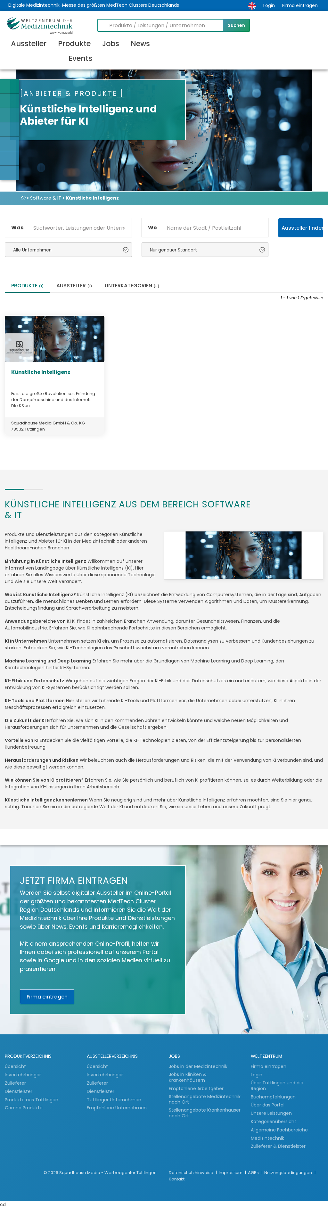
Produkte (74, 43)
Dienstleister (19, 1091)
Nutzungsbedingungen (288, 1173)
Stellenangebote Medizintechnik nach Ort (205, 1099)
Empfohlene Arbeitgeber (196, 1088)
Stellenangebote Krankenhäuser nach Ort (205, 1113)
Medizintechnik (267, 1138)
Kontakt (176, 1179)
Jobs (110, 43)
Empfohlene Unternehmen (117, 1108)
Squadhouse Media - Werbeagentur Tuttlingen (108, 1173)
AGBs (254, 1173)
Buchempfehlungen (273, 1097)
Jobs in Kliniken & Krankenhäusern (188, 1077)
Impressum (231, 1173)
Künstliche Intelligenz (40, 372)
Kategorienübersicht (273, 1121)
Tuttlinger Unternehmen (114, 1100)
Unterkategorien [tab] (132, 286)
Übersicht (15, 1066)
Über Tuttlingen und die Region (277, 1085)
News (140, 43)
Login (269, 5)
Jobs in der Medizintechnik (198, 1066)
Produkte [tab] (27, 286)
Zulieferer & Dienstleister (278, 1146)
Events (80, 58)
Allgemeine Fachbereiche (279, 1130)
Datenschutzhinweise (191, 1173)
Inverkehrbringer (23, 1075)
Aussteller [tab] (74, 286)
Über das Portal (267, 1105)
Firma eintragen (300, 5)
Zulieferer (16, 1083)
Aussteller (28, 43)
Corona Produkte (24, 1108)
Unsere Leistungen (271, 1113)
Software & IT (45, 198)
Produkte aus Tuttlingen (31, 1100)
